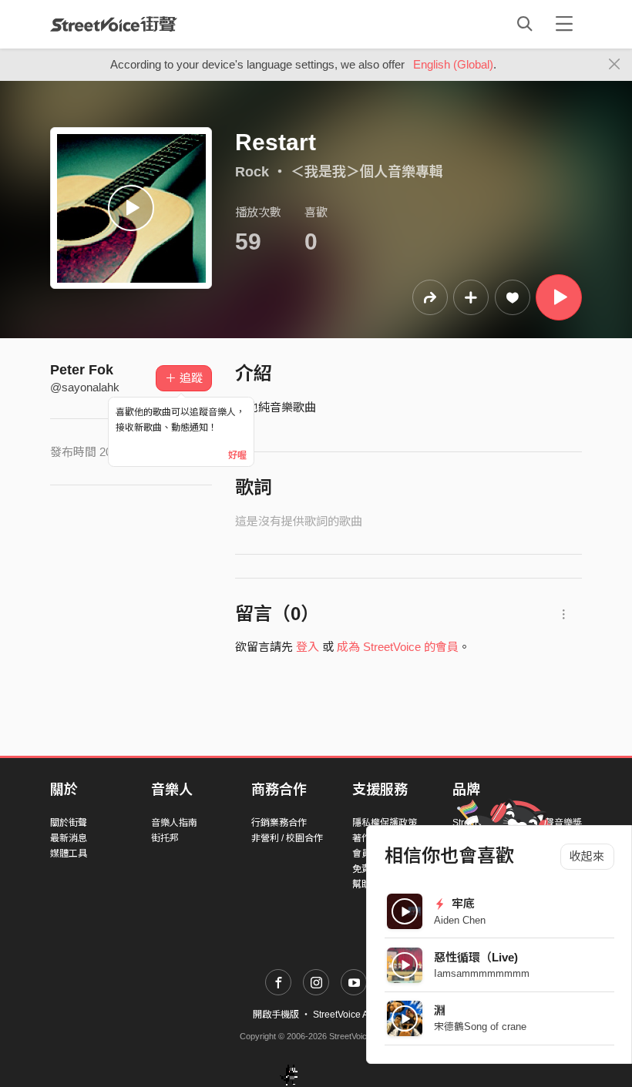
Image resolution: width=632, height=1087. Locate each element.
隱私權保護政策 (384, 822)
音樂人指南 (174, 822)
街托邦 (165, 838)
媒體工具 (68, 853)
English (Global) (453, 64)
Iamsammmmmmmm (481, 973)
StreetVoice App (346, 1014)
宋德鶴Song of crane (480, 1026)
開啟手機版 (276, 1014)
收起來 (587, 856)
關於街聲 (68, 822)
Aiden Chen (460, 920)
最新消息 (68, 838)
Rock (252, 171)
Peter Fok (81, 369)
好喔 (237, 455)
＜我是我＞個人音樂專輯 (367, 171)
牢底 (462, 903)
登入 (307, 646)
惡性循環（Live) (476, 957)
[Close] (614, 64)
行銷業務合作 (279, 822)
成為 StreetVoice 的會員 (398, 646)
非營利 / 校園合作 (287, 838)
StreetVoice (113, 24)
